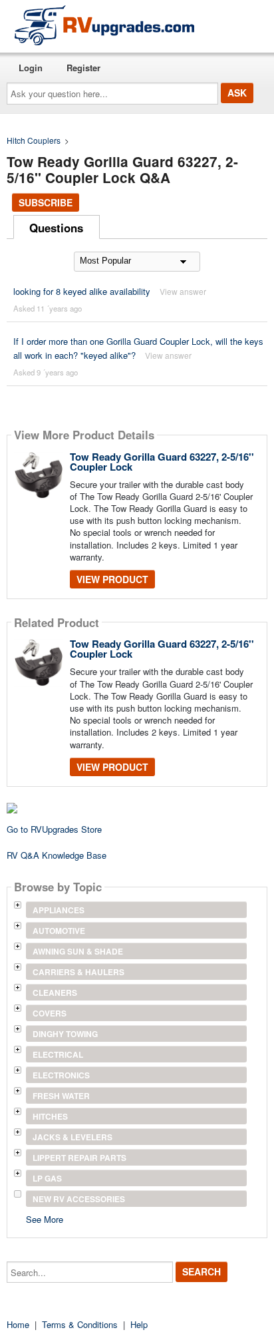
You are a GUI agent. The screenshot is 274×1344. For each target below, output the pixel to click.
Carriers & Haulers (78, 972)
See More (44, 1218)
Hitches (50, 1116)
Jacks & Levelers (72, 1137)
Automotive (59, 931)
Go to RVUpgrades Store (54, 829)
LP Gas (47, 1178)
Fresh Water (61, 1096)
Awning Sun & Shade (78, 951)
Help (139, 1324)
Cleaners (55, 993)
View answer (183, 291)
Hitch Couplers (34, 140)
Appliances (58, 910)
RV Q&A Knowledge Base (56, 855)
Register (83, 67)
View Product (112, 579)
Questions (56, 228)
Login (31, 67)
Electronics (61, 1075)
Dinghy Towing (65, 1034)
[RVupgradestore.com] (104, 25)
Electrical (58, 1054)
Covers (50, 1013)
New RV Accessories (79, 1199)
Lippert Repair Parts (79, 1158)
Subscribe (45, 202)
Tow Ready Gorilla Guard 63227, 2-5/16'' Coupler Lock (162, 461)
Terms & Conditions (80, 1324)
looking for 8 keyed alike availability (81, 291)
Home (18, 1324)
